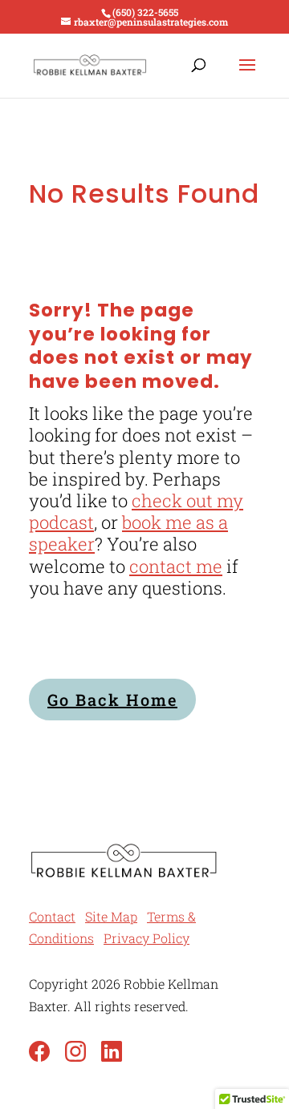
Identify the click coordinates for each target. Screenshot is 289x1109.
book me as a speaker (128, 532)
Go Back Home (112, 699)
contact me (175, 566)
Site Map (111, 916)
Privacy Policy (146, 938)
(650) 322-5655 (145, 12)
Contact (52, 916)
